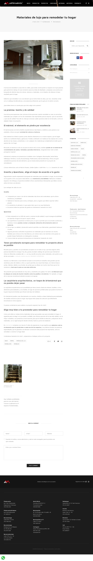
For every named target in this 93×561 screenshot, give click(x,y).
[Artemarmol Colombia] (13, 3)
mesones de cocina (75, 155)
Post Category (73, 68)
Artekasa (61, 3)
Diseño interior (74, 148)
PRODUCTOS (35, 3)
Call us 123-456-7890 (76, 178)
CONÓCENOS (53, 3)
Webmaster (47, 21)
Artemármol (9, 325)
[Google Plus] (80, 187)
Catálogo (79, 94)
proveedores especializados (77, 158)
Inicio (28, 3)
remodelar (16, 343)
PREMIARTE (77, 3)
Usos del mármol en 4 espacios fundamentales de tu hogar (12, 391)
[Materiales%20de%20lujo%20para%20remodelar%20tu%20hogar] (54, 341)
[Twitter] (74, 187)
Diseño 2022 (83, 142)
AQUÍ (21, 336)
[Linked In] (77, 187)
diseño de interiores (76, 145)
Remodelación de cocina (76, 164)
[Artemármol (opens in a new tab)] (5, 325)
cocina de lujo (74, 142)
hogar (6, 340)
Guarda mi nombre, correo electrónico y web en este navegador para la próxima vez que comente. (30, 440)
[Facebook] (71, 187)
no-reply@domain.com (76, 180)
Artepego (69, 3)
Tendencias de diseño (76, 170)
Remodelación (57, 21)
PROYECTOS (44, 3)
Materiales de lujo (21, 340)
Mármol (12, 340)
